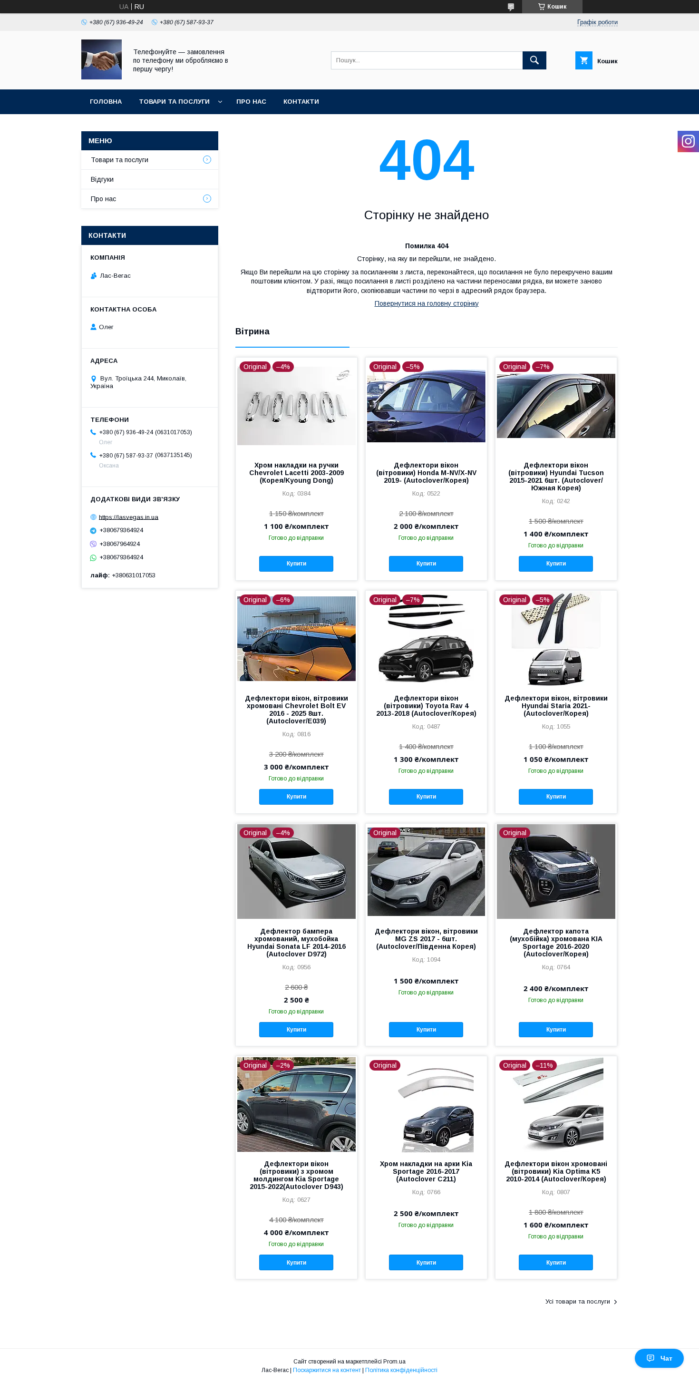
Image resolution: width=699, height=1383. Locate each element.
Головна (106, 101)
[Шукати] (534, 60)
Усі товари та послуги (577, 1301)
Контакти (301, 101)
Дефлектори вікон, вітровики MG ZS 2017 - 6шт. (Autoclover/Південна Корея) (426, 938)
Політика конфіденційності (401, 1370)
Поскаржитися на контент (327, 1370)
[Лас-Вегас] (101, 77)
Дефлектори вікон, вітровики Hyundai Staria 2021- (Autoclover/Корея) (556, 705)
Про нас (251, 101)
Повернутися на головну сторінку (427, 303)
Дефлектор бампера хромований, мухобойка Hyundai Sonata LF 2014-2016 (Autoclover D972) (296, 942)
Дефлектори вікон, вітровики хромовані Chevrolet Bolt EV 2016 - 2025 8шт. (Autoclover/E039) (296, 709)
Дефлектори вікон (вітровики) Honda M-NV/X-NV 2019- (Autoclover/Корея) (426, 472)
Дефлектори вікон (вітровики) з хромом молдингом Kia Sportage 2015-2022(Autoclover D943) (296, 1175)
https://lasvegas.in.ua (128, 516)
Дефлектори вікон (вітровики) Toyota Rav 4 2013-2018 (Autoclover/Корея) (426, 705)
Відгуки (102, 179)
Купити (296, 563)
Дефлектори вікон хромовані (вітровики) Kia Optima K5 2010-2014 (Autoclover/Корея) (556, 1171)
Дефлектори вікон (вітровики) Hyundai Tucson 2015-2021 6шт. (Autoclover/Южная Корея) (556, 476)
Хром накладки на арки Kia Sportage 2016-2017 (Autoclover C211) (426, 1171)
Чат (666, 1358)
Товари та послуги (174, 101)
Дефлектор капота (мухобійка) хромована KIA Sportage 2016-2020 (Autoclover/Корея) (556, 942)
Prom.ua (394, 1361)
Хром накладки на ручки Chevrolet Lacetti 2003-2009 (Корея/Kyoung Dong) (296, 472)
